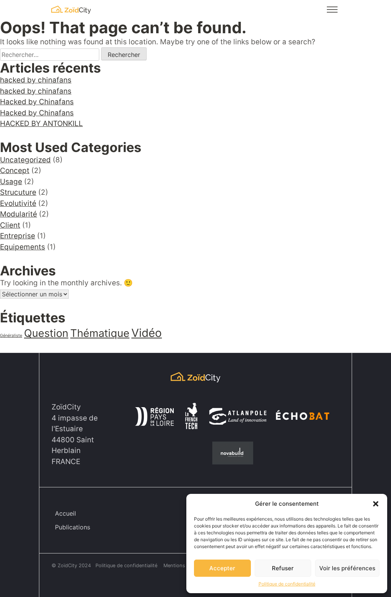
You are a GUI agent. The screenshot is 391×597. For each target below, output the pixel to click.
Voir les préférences (347, 568)
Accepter (222, 568)
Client (10, 225)
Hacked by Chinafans (37, 101)
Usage (11, 181)
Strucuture (18, 192)
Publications (72, 527)
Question (46, 333)
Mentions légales (183, 565)
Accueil (65, 513)
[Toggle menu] (332, 9)
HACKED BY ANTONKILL (41, 123)
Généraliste (11, 335)
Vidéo (146, 333)
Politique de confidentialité (287, 584)
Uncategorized (25, 159)
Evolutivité (18, 203)
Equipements (22, 247)
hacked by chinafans (35, 80)
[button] (376, 504)
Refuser (283, 568)
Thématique (99, 333)
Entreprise (17, 235)
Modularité (18, 214)
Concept (14, 170)
